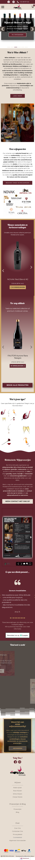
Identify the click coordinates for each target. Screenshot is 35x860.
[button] (2, 6)
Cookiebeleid (17, 837)
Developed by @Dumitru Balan (25, 856)
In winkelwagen (17, 366)
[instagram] (13, 2)
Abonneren (17, 748)
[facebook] (8, 2)
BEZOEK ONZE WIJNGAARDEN (17, 183)
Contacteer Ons (17, 831)
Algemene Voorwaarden (17, 840)
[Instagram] (19, 761)
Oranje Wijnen (17, 797)
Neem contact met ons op (17, 501)
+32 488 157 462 (24, 1)
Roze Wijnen (17, 791)
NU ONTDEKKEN (17, 35)
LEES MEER (17, 96)
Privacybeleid (17, 834)
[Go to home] (17, 6)
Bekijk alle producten (17, 385)
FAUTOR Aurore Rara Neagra (18, 356)
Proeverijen (17, 809)
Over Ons (17, 828)
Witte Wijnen (17, 794)
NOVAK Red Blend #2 (17, 279)
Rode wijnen (17, 787)
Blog (17, 812)
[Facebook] (15, 761)
